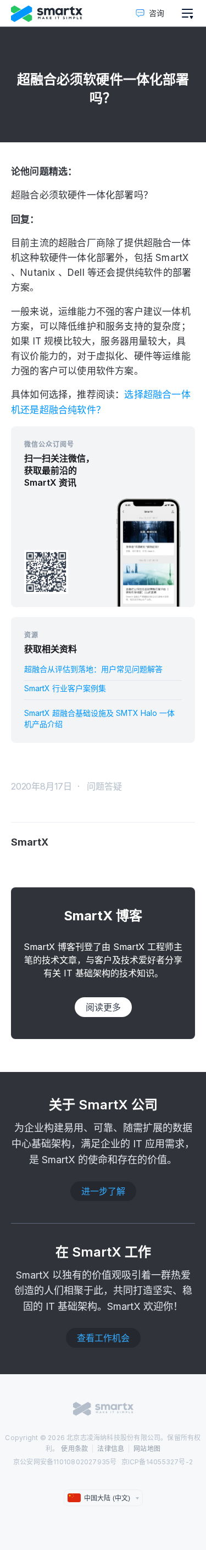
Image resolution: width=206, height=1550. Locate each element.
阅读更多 (103, 1007)
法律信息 (110, 1449)
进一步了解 (103, 1191)
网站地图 (146, 1449)
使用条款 (74, 1449)
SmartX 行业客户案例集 (65, 688)
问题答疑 (104, 786)
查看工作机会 (103, 1337)
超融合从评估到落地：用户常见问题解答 (93, 669)
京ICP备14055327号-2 (157, 1462)
